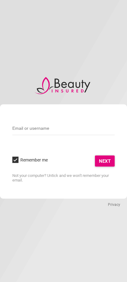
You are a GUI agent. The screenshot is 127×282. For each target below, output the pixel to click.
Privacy (114, 204)
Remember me (34, 159)
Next (105, 161)
